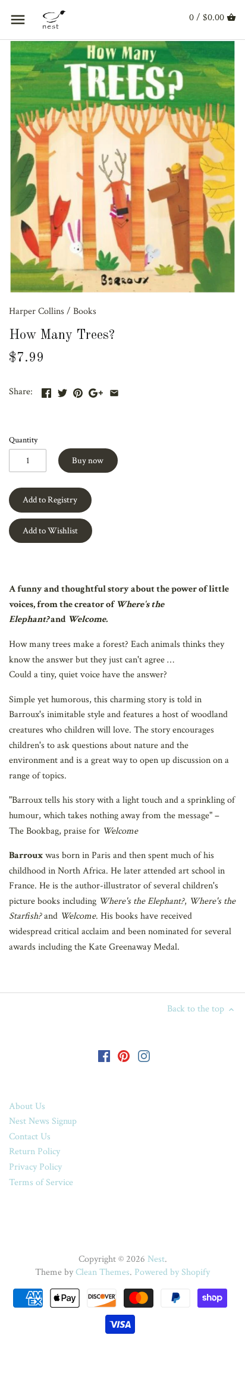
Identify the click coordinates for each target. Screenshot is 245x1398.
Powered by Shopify (172, 1272)
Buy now (87, 460)
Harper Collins (36, 311)
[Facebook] (104, 1055)
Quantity (23, 440)
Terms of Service (41, 1182)
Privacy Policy (35, 1167)
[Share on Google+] (96, 390)
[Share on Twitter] (62, 390)
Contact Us (30, 1136)
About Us (27, 1106)
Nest (156, 1259)
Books (84, 311)
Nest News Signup (43, 1121)
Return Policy (34, 1151)
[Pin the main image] (78, 390)
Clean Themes (103, 1272)
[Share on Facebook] (46, 390)
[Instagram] (144, 1055)
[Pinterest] (124, 1055)
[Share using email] (114, 390)
